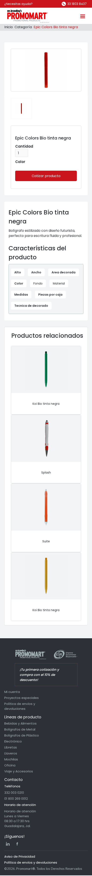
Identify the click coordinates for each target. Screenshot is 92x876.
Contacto (13, 779)
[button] (82, 16)
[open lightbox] (21, 108)
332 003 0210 (14, 792)
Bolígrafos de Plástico (21, 735)
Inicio (8, 27)
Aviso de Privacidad (19, 856)
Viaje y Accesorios (18, 771)
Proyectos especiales (21, 698)
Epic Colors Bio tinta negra (56, 27)
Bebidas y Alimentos (20, 723)
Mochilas (11, 759)
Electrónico (13, 741)
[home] (27, 16)
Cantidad (24, 146)
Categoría (23, 27)
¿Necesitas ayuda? (18, 4)
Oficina (9, 765)
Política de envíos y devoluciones (19, 706)
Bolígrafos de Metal (19, 729)
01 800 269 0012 (16, 798)
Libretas (10, 747)
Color (20, 161)
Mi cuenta (12, 692)
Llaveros (10, 753)
